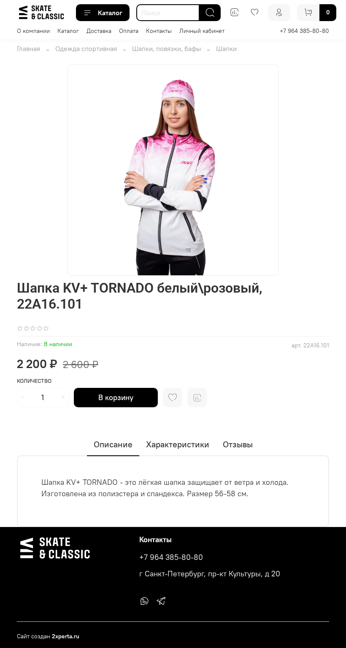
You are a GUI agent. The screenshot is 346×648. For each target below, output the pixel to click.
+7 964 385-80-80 (304, 31)
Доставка (98, 31)
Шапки (226, 48)
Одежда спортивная (86, 48)
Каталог (110, 12)
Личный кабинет (201, 31)
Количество (34, 381)
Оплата (128, 31)
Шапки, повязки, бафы (166, 48)
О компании (33, 31)
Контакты (159, 31)
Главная (28, 48)
